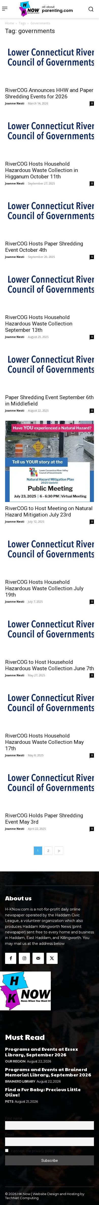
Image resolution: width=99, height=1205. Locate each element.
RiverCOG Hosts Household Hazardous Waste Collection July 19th (44, 588)
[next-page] (59, 851)
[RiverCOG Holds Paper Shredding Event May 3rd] (49, 787)
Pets (9, 1101)
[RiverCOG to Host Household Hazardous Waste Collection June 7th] (49, 634)
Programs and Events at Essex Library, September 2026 (41, 1052)
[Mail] (38, 958)
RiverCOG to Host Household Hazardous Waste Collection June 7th (49, 665)
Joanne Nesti (14, 103)
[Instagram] (24, 958)
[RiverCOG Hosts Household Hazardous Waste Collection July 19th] (49, 554)
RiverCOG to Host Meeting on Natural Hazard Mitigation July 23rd (49, 511)
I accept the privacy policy (32, 1151)
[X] (52, 958)
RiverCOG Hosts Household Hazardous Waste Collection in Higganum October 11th (41, 170)
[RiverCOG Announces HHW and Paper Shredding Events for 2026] (49, 62)
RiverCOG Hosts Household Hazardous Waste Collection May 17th (44, 742)
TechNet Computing (22, 1198)
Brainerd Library (20, 1081)
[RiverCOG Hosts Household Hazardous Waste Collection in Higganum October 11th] (49, 136)
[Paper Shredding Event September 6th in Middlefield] (49, 369)
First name (13, 1118)
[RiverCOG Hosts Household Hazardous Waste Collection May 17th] (49, 707)
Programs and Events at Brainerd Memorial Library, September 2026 (48, 1072)
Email (9, 1135)
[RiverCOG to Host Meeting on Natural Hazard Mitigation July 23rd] (49, 461)
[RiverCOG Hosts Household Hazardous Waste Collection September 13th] (49, 289)
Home (9, 23)
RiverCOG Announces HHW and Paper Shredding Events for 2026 (49, 93)
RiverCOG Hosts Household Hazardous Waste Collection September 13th (38, 323)
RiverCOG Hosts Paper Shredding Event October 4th (44, 247)
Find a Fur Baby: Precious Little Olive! (43, 1092)
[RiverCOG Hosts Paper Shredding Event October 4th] (49, 216)
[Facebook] (10, 958)
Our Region (15, 1061)
